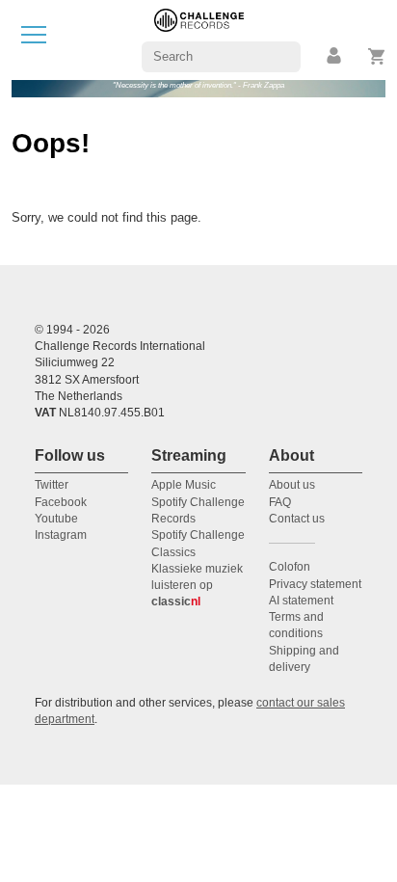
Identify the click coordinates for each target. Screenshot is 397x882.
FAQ (280, 502)
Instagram (61, 535)
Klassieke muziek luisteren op (197, 585)
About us (292, 485)
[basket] (377, 56)
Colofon (289, 567)
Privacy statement (315, 584)
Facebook (61, 502)
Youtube (56, 518)
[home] (199, 39)
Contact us (297, 518)
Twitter (51, 485)
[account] (335, 56)
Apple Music (183, 485)
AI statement (301, 600)
